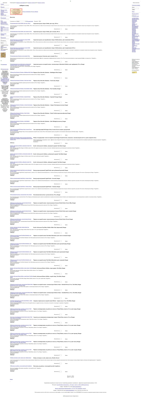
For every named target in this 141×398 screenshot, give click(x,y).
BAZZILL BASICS (135, 19)
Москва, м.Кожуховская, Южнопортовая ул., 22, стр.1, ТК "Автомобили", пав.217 (70, 388)
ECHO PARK (134, 21)
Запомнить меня (5, 45)
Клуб (2, 20)
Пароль (2, 42)
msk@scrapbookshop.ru (70, 390)
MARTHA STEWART (134, 30)
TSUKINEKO (134, 45)
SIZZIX (133, 41)
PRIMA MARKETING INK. (135, 35)
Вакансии (2, 7)
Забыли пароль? (4, 47)
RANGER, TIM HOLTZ (135, 37)
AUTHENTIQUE (135, 18)
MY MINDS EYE (135, 33)
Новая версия (3, 37)
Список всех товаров (136, 5)
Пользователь (3, 40)
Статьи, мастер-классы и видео (4, 22)
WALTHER (134, 47)
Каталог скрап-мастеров (3, 34)
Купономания (3, 17)
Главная (2, 4)
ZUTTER (133, 49)
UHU (133, 46)
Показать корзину (135, 13)
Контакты (2, 26)
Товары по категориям (20, 2)
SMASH (133, 42)
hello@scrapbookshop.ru (77, 386)
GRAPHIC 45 (134, 24)
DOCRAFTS (134, 20)
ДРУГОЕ (133, 50)
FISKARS (134, 22)
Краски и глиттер (31, 2)
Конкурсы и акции (4, 23)
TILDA (133, 44)
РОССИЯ (134, 51)
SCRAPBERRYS (135, 38)
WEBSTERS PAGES (136, 48)
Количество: (56, 37)
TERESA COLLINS (135, 43)
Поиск (133, 7)
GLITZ (133, 23)
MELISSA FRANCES (134, 32)
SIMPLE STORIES (135, 40)
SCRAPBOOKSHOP (136, 39)
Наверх (11, 379)
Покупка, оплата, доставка (4, 10)
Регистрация (3, 50)
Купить (5, 83)
